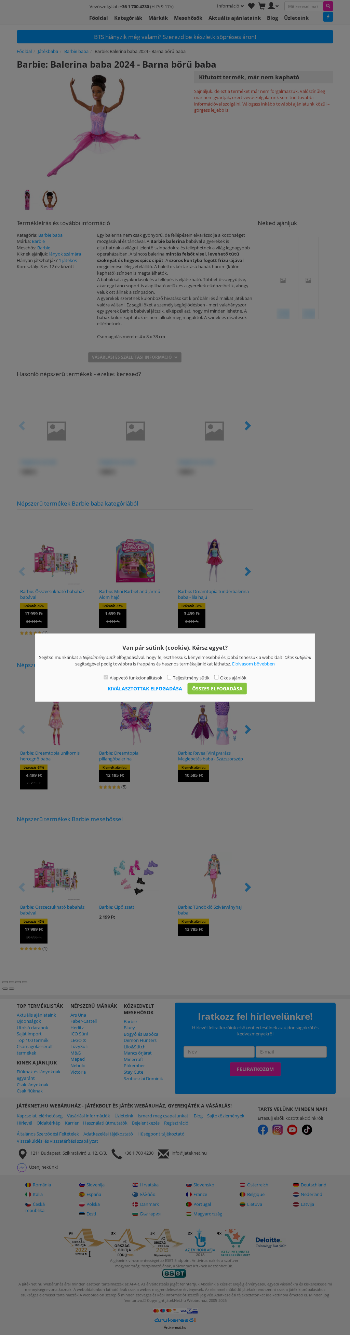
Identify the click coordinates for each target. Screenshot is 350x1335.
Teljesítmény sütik (191, 678)
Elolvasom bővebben (253, 663)
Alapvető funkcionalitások (136, 678)
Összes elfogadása (217, 688)
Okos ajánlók (233, 678)
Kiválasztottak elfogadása (145, 688)
